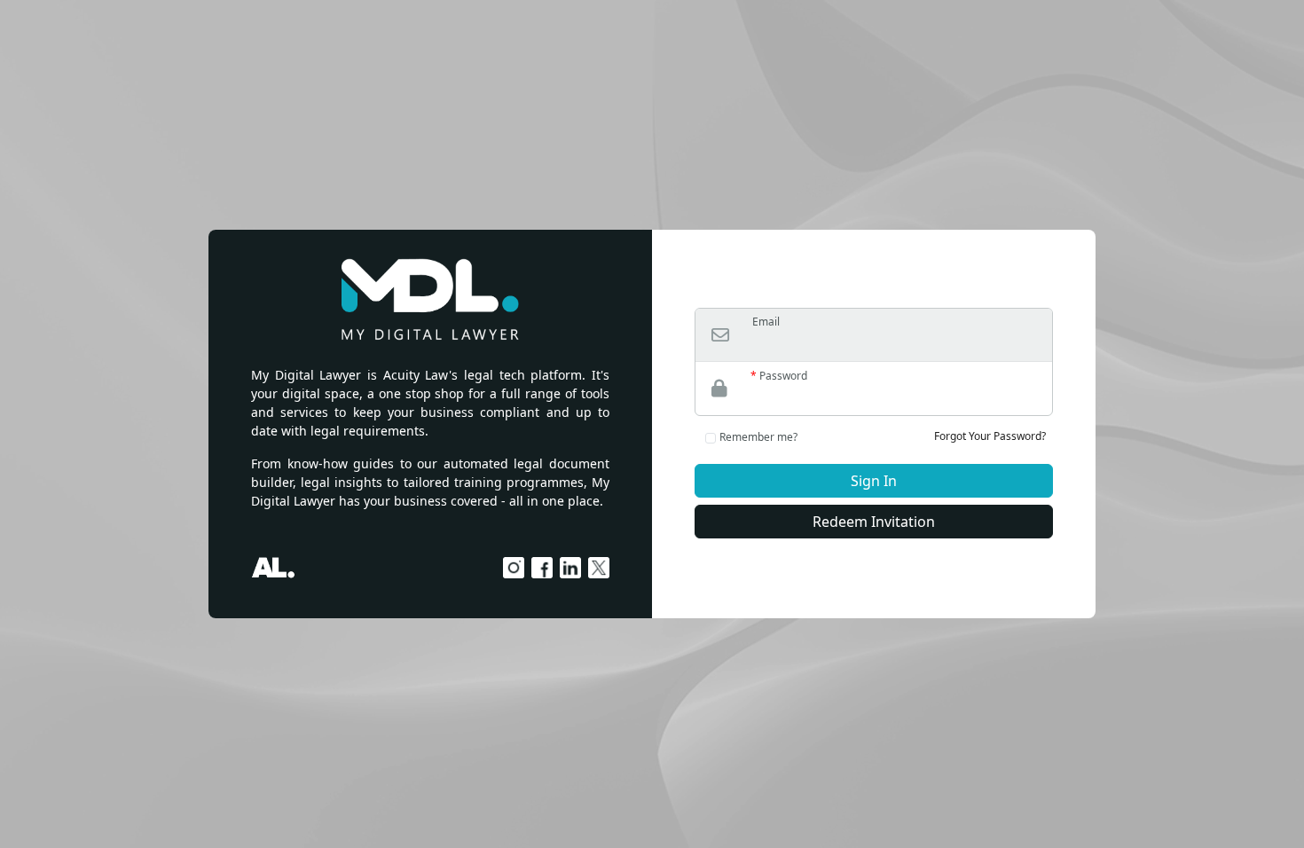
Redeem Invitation (874, 521)
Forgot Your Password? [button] (990, 436)
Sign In (874, 481)
